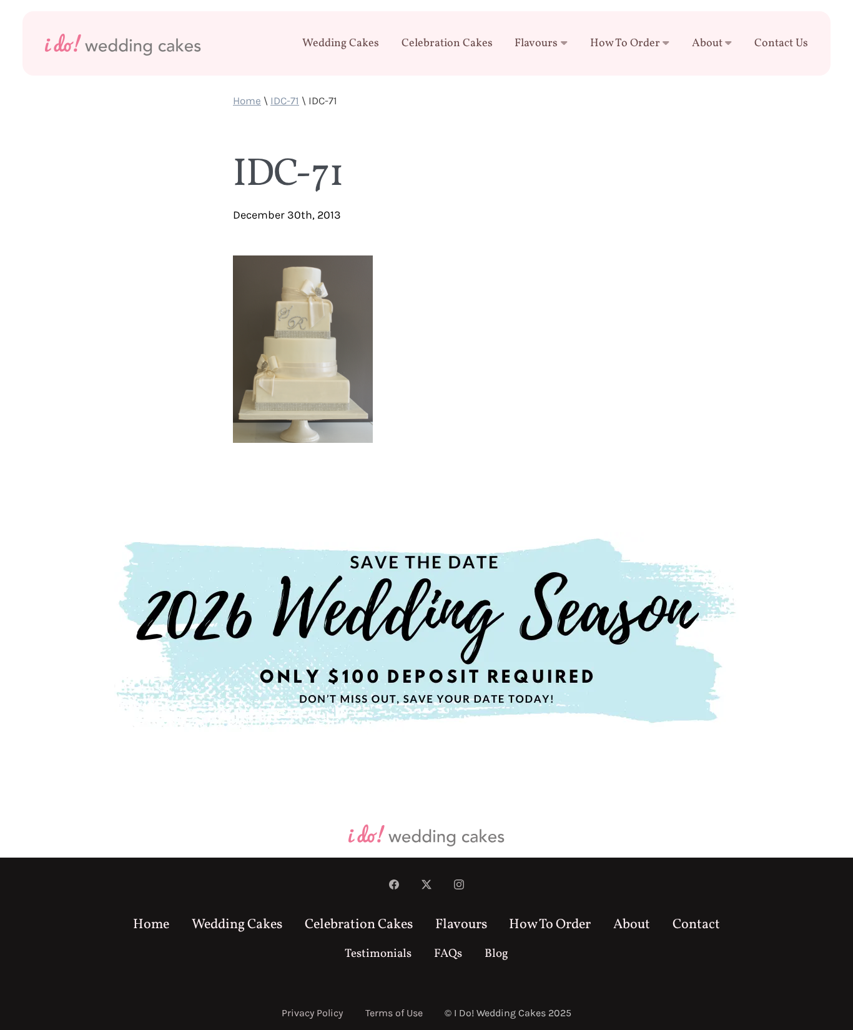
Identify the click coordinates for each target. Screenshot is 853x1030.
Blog (496, 954)
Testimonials (378, 954)
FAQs (448, 954)
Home (247, 100)
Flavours (536, 43)
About (707, 43)
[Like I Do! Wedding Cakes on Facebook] (394, 886)
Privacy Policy (312, 1013)
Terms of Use (394, 1013)
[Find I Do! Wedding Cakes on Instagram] (459, 886)
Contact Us (781, 43)
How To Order (625, 43)
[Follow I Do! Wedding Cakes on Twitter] (426, 886)
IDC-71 (284, 100)
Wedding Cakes (340, 43)
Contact (696, 924)
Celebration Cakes (447, 43)
